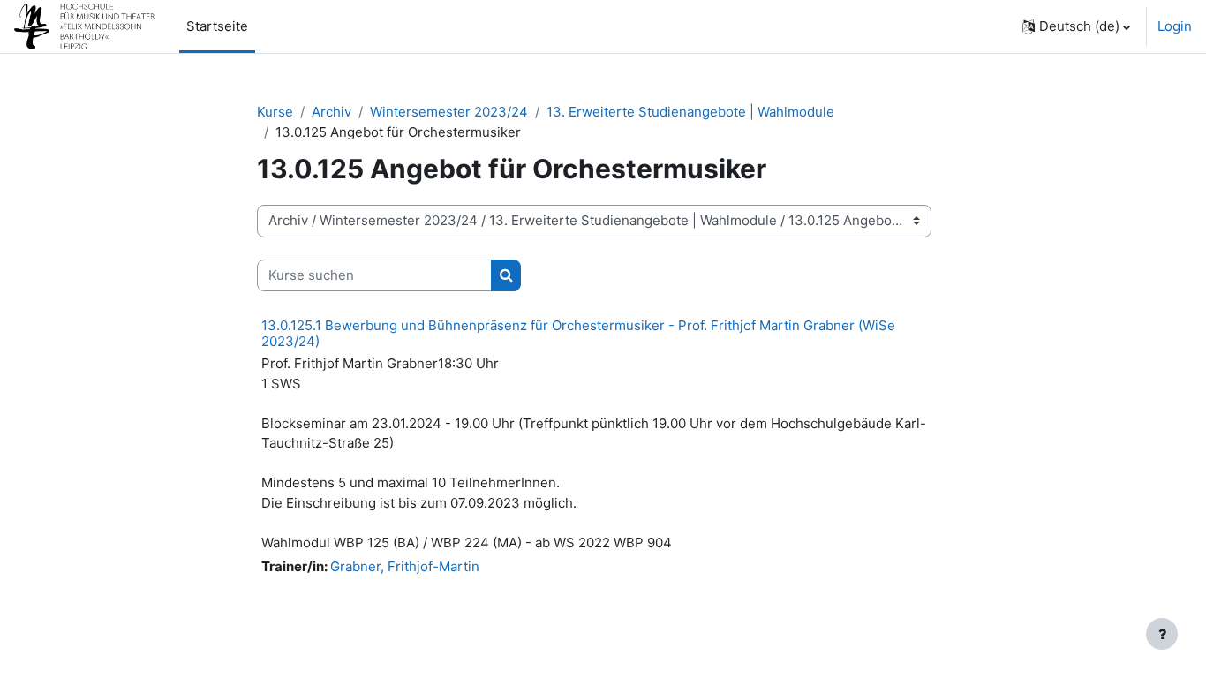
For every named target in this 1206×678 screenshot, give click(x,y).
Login (1174, 26)
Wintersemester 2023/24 (449, 111)
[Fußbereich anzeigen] (1162, 634)
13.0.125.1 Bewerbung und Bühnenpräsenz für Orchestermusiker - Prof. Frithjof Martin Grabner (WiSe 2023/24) (578, 333)
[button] (1076, 26)
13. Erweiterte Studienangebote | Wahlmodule (690, 111)
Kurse (275, 111)
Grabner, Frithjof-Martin (404, 566)
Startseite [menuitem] (217, 26)
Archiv (331, 111)
